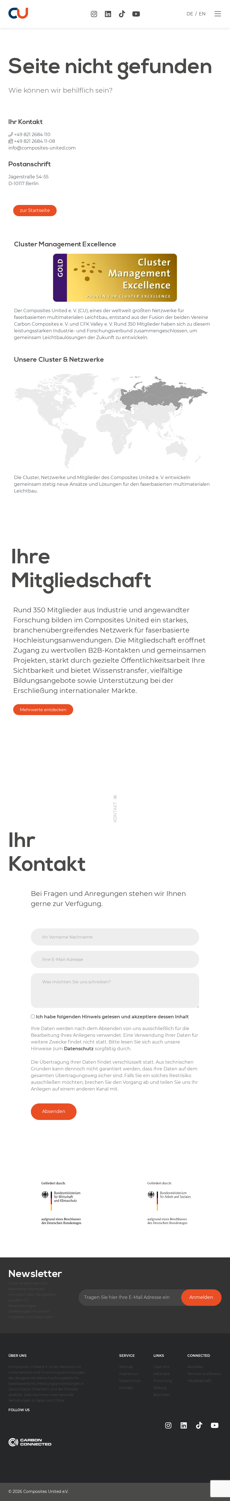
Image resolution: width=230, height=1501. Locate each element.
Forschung (162, 1381)
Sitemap (126, 1367)
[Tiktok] (122, 14)
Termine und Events (204, 1374)
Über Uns (161, 1367)
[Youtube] (136, 14)
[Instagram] (94, 14)
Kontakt (126, 1388)
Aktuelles (195, 1367)
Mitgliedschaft (199, 1381)
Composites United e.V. (45, 1491)
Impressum (129, 1374)
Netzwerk (161, 1374)
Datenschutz (130, 1381)
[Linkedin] (108, 14)
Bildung (160, 1388)
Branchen (161, 1395)
